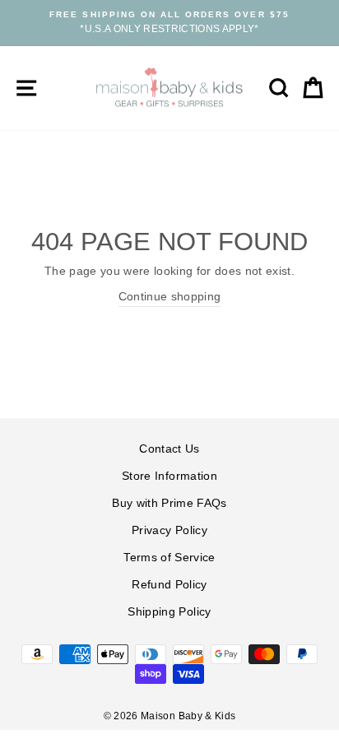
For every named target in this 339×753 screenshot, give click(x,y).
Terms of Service (169, 557)
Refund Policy (169, 585)
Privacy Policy (169, 530)
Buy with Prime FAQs (169, 503)
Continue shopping (169, 297)
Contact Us (169, 449)
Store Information (169, 476)
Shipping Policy (169, 612)
